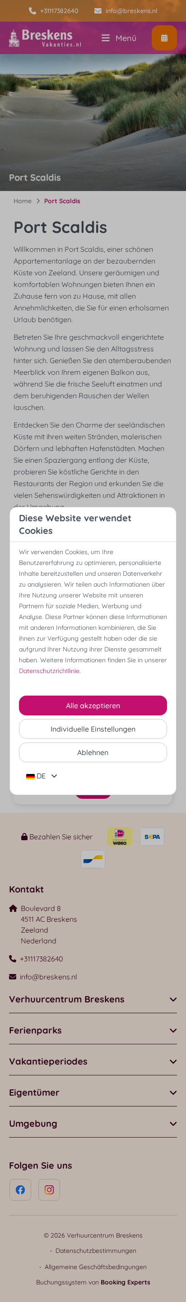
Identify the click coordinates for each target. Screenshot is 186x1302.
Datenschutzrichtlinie (49, 671)
